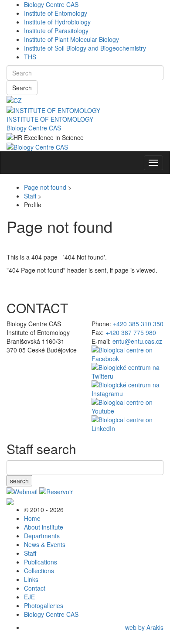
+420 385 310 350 (138, 323)
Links (31, 579)
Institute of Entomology (55, 13)
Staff (30, 195)
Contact (34, 588)
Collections (39, 570)
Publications (40, 561)
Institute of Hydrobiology (57, 21)
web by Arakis (144, 627)
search (19, 480)
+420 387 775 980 (130, 332)
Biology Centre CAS (51, 4)
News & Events (44, 544)
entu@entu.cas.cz (137, 341)
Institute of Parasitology (56, 30)
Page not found (45, 187)
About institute (43, 527)
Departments (42, 535)
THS (30, 56)
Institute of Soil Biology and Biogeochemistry (85, 48)
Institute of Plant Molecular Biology (71, 39)
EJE (29, 596)
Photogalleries (43, 605)
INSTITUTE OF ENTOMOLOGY (50, 119)
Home (32, 518)
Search (22, 87)
